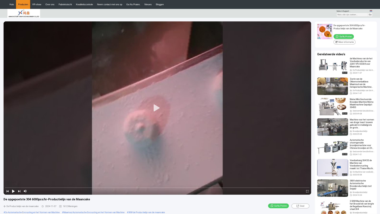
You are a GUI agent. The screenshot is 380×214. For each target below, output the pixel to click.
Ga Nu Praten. (133, 4)
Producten (23, 4)
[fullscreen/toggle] (307, 191)
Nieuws (148, 4)
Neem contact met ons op (109, 4)
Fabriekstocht (65, 4)
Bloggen (160, 4)
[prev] (7, 191)
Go (370, 15)
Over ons (49, 4)
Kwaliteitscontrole (84, 4)
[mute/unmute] (25, 191)
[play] (157, 108)
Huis (12, 4)
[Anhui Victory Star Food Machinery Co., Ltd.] (23, 13)
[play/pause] (13, 191)
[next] (19, 191)
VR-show (36, 4)
